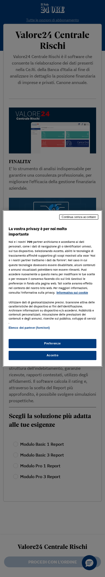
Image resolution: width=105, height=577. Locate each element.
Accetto (53, 355)
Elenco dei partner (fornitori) (29, 327)
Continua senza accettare (79, 217)
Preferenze (52, 343)
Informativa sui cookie (72, 292)
